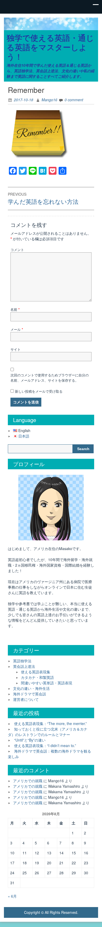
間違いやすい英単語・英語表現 (46, 682)
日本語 (23, 436)
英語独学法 (22, 660)
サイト (15, 349)
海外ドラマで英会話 (29, 693)
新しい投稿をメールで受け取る (39, 391)
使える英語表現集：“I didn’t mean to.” (45, 745)
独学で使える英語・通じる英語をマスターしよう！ (50, 47)
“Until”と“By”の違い (30, 740)
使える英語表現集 (35, 671)
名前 (15, 309)
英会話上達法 (24, 666)
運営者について (26, 699)
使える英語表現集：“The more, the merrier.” (50, 723)
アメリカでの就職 (27, 780)
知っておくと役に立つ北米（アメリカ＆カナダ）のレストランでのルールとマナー (47, 731)
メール (16, 329)
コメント (17, 249)
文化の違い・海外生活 (31, 688)
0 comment (74, 99)
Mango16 (49, 99)
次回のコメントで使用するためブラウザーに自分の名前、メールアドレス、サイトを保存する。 (49, 377)
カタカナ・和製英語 (37, 677)
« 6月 (12, 896)
